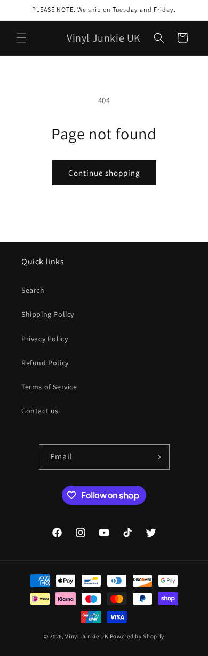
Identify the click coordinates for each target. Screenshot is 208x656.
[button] (21, 38)
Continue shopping (104, 173)
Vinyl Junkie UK (86, 636)
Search (33, 290)
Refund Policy (45, 363)
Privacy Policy (44, 338)
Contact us (40, 411)
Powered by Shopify (137, 636)
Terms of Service (49, 387)
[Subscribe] (157, 457)
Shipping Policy (47, 314)
